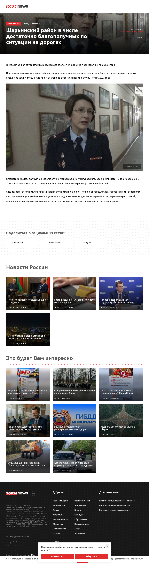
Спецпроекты (59, 529)
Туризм (56, 533)
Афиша (56, 510)
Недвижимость (60, 519)
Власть (77, 510)
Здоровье (57, 515)
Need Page (32, 555)
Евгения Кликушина (132, 31)
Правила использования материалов (117, 501)
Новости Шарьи (60, 501)
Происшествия (81, 524)
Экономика (79, 533)
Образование (80, 519)
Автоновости (59, 505)
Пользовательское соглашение (114, 510)
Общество (58, 524)
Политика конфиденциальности (114, 505)
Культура (78, 515)
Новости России (82, 501)
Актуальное (80, 505)
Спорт (77, 529)
